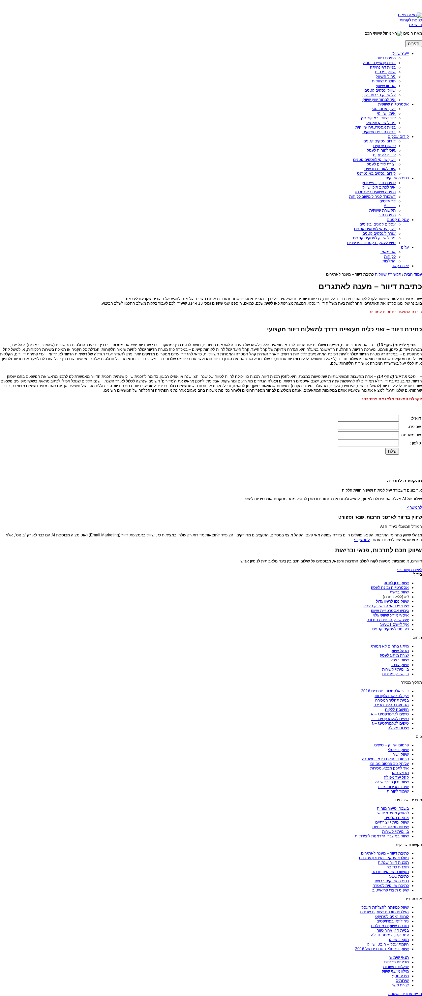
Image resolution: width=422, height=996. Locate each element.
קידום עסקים (398, 136)
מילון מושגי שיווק (395, 971)
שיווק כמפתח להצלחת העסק (385, 907)
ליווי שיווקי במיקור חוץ (378, 118)
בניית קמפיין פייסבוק (379, 62)
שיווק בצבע (399, 660)
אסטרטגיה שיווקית (393, 104)
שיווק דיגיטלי (398, 749)
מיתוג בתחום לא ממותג (390, 646)
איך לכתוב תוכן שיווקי (378, 187)
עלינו (405, 247)
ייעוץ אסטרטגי (384, 108)
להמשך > (414, 507)
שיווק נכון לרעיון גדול (392, 601)
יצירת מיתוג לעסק (394, 655)
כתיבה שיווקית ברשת (392, 881)
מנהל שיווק (400, 651)
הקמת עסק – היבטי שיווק (388, 944)
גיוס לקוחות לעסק (381, 150)
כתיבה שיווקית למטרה (391, 885)
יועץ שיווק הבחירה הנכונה (388, 620)
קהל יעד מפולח (396, 777)
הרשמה (415, 24)
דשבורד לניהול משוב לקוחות (372, 196)
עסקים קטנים (398, 219)
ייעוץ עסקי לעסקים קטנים (375, 228)
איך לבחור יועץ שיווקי (379, 99)
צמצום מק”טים (396, 817)
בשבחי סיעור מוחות (393, 808)
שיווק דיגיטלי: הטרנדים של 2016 (382, 949)
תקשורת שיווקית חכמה (390, 871)
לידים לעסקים (384, 155)
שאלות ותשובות (396, 966)
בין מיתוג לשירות (395, 669)
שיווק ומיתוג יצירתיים (392, 822)
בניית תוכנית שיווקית (379, 132)
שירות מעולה (398, 728)
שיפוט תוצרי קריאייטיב (390, 890)
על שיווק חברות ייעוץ (379, 95)
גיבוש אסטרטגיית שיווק (390, 610)
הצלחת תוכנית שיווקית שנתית (384, 912)
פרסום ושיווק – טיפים (391, 745)
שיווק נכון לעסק (396, 583)
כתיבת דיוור (386, 58)
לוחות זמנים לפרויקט (392, 916)
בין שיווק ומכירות (395, 674)
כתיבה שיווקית (397, 178)
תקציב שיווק (399, 939)
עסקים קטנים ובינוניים (377, 224)
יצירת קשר (400, 265)
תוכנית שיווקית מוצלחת (390, 925)
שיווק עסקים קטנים (380, 90)
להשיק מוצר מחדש (393, 813)
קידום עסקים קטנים (379, 141)
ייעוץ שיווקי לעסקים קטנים (374, 159)
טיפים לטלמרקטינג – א (390, 714)
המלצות (389, 261)
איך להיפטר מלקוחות (392, 695)
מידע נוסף (400, 976)
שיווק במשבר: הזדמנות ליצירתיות (382, 836)
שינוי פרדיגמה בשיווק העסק (386, 606)
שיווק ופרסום (385, 72)
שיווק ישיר (401, 754)
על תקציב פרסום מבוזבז (389, 763)
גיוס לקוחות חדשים (380, 168)
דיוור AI (390, 205)
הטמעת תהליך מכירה (391, 705)
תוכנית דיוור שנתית (393, 862)
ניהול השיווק (386, 76)
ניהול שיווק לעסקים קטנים (374, 238)
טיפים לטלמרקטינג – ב (390, 718)
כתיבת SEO (399, 876)
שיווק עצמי (400, 664)
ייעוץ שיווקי (400, 53)
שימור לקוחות (398, 791)
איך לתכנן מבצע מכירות (389, 768)
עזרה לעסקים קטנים (379, 233)
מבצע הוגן (400, 772)
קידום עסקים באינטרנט (376, 173)
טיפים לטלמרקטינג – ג (390, 723)
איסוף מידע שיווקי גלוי (391, 615)
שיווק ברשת (399, 592)
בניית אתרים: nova (405, 993)
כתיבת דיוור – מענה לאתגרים (385, 853)
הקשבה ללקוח (397, 709)
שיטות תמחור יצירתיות (390, 827)
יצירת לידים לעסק (381, 164)
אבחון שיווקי (386, 85)
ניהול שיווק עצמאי (381, 122)
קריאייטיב (388, 201)
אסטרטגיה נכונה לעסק (390, 587)
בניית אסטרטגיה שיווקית (375, 127)
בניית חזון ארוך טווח (393, 930)
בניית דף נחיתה (383, 67)
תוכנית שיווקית (384, 81)
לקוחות (390, 256)
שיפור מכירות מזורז (393, 786)
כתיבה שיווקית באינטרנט (375, 192)
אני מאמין (387, 252)
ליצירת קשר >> (409, 569)
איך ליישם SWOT (394, 624)
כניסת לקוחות (411, 20)
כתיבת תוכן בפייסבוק (379, 182)
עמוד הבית (413, 274)
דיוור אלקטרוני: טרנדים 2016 (385, 691)
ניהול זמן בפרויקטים (393, 921)
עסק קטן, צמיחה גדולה (390, 935)
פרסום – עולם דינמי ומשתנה (385, 759)
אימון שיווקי (386, 113)
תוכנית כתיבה (397, 867)
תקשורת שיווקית (382, 210)
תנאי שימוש (399, 957)
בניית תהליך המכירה (392, 700)
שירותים (402, 980)
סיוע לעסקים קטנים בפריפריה (371, 242)
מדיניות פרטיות (396, 962)
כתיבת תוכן (386, 215)
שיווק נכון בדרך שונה (392, 782)
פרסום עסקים (384, 145)
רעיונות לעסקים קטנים (390, 629)
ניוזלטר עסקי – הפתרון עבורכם (384, 858)
